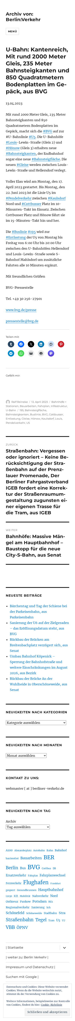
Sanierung (38, 907)
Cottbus (46, 868)
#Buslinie (19, 232)
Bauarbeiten (28, 406)
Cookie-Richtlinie (51, 1004)
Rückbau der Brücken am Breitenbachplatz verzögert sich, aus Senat (39, 645)
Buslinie (35, 414)
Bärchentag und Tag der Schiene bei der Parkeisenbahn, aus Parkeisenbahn (38, 611)
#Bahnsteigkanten (21, 154)
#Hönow (13, 148)
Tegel (41, 919)
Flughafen (36, 882)
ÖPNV (22, 927)
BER (49, 857)
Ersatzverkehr (16, 875)
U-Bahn (11, 410)
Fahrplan (44, 406)
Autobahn (39, 850)
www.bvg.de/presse (21, 310)
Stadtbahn (50, 913)
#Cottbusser (31, 204)
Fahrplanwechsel (52, 875)
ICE (16, 896)
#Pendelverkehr (18, 198)
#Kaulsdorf (57, 198)
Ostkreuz (12, 901)
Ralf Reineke (19, 401)
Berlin (12, 867)
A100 (9, 850)
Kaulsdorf (47, 418)
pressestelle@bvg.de (22, 321)
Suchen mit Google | (22, 977)
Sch (48, 907)
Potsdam (39, 901)
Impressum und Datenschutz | (30, 967)
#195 (32, 232)
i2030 (9, 896)
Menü (12, 31)
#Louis (11, 142)
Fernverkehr (13, 883)
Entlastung (13, 418)
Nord (54, 896)
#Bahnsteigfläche (46, 159)
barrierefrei (12, 858)
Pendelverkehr (15, 422)
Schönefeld (15, 913)
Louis (58, 418)
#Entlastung (16, 237)
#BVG (47, 131)
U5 (28, 422)
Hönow (35, 418)
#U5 (32, 137)
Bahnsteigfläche (35, 410)
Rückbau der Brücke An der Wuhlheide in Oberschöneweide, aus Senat (38, 684)
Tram (51, 920)
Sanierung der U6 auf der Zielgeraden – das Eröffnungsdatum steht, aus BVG (39, 628)
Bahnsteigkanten (17, 414)
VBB (10, 927)
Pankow (25, 901)
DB (54, 868)
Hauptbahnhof (50, 890)
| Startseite (14, 947)
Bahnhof (61, 850)
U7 (63, 920)
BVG (45, 414)
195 (22, 410)
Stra (62, 913)
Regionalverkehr (18, 907)
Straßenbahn (20, 919)
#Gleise (23, 165)
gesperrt (10, 890)
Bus (23, 868)
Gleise (26, 418)
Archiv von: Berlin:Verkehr (23, 16)
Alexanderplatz (22, 850)
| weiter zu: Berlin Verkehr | (27, 957)
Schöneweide (34, 913)
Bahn (50, 850)
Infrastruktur (59, 406)
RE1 (50, 901)
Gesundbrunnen (26, 890)
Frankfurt (55, 883)
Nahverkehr (40, 896)
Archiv (11, 821)
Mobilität (25, 896)
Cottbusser (56, 414)
